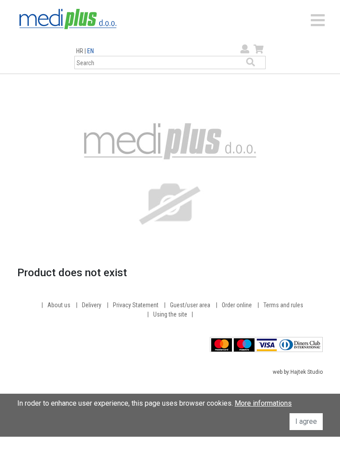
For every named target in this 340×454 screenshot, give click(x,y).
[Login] (243, 49)
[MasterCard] (221, 344)
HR (79, 51)
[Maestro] (244, 344)
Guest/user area (190, 305)
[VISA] (266, 344)
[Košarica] (257, 49)
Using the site (170, 314)
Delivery (91, 305)
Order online (237, 305)
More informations (263, 403)
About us (58, 305)
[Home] (67, 18)
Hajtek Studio (306, 372)
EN (90, 51)
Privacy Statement (135, 305)
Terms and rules (283, 305)
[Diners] (300, 344)
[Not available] (170, 176)
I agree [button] (306, 421)
